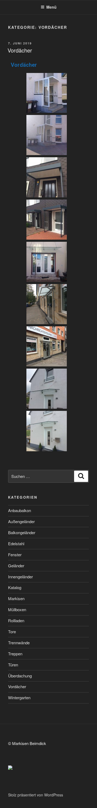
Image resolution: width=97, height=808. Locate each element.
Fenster (15, 554)
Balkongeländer (21, 532)
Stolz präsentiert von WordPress (35, 794)
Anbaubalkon (19, 510)
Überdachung (20, 675)
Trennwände (19, 642)
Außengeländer (21, 521)
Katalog (14, 587)
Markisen (16, 598)
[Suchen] (81, 476)
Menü (51, 7)
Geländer (16, 565)
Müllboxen (17, 609)
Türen (13, 664)
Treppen (15, 653)
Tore (12, 631)
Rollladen (16, 620)
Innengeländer (20, 576)
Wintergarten (19, 697)
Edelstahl (16, 543)
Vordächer (20, 50)
